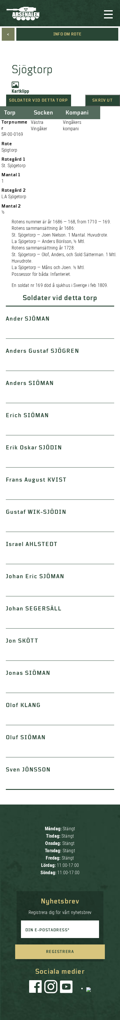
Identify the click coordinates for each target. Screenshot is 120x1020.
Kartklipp (20, 91)
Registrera (60, 951)
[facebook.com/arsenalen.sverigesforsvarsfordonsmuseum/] (36, 988)
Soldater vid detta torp (38, 100)
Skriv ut (102, 100)
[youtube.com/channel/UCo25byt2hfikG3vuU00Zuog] (66, 988)
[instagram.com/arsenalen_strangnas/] (51, 988)
